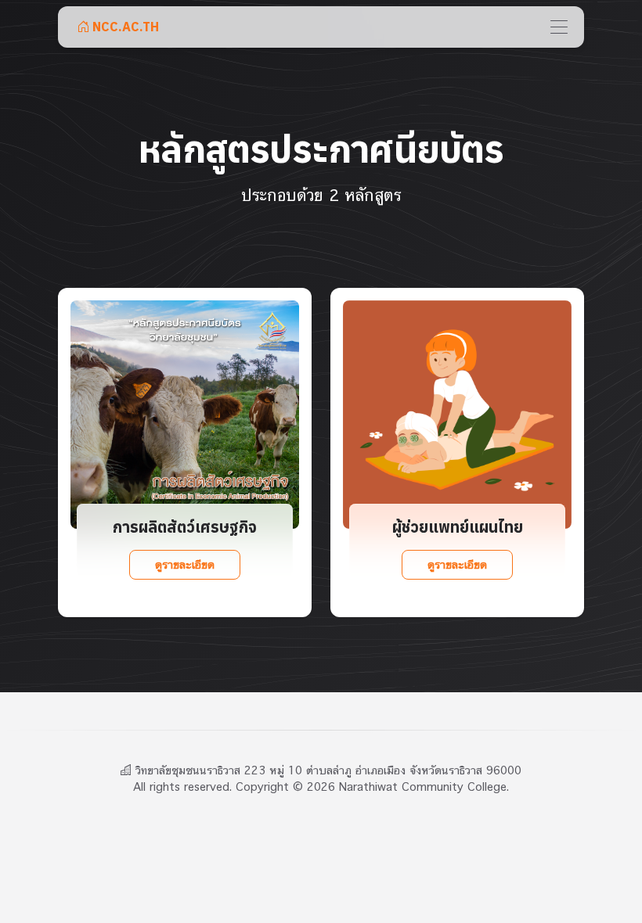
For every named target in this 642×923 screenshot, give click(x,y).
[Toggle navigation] (559, 26)
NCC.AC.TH (124, 26)
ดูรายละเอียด (184, 564)
